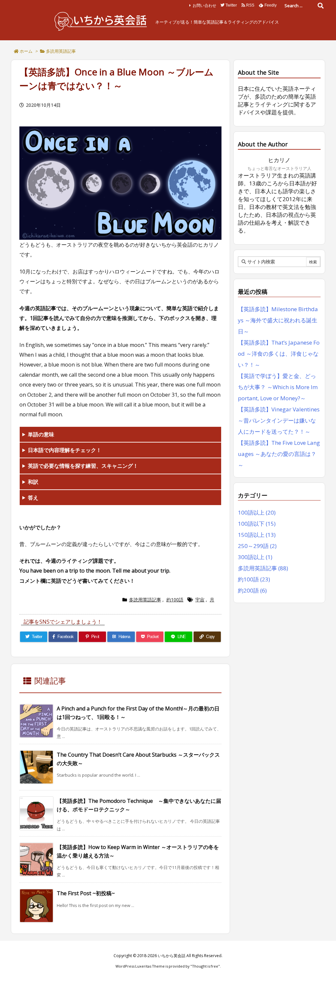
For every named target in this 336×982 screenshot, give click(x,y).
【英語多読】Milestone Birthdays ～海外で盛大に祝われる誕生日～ (278, 320)
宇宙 (199, 599)
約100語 (174, 599)
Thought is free (205, 966)
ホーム (26, 51)
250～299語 (257, 546)
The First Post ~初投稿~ (86, 893)
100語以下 (257, 523)
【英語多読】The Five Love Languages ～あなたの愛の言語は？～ (279, 454)
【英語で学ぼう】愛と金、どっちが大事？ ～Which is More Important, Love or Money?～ (278, 387)
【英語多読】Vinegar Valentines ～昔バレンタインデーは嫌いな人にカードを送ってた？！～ (279, 420)
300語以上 (255, 557)
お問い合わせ (204, 5)
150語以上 (257, 534)
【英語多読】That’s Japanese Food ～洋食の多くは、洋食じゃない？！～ (279, 353)
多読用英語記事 (61, 51)
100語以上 (257, 512)
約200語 (252, 590)
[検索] (321, 5)
